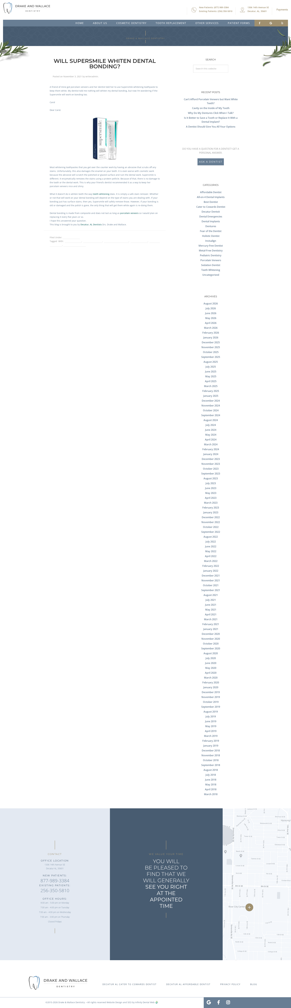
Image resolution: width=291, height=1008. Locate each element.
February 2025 (210, 391)
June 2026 (210, 313)
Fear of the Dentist (210, 231)
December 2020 (211, 634)
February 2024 (210, 449)
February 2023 (210, 507)
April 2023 (210, 498)
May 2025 (210, 376)
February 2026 (210, 332)
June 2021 (210, 604)
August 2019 (211, 711)
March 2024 (210, 444)
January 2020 (210, 687)
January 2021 (210, 629)
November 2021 (210, 580)
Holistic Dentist (210, 236)
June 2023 (210, 488)
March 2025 (210, 386)
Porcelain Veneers (210, 260)
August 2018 (211, 770)
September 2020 (210, 648)
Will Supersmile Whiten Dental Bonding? (105, 64)
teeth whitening (101, 194)
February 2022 (210, 566)
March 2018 (210, 794)
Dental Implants (211, 221)
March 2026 (210, 327)
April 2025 (210, 381)
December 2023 (211, 459)
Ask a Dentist (210, 161)
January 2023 (210, 512)
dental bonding (73, 241)
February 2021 (210, 624)
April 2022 (210, 556)
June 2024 (210, 430)
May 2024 (210, 434)
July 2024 (211, 425)
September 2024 (210, 415)
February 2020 (210, 682)
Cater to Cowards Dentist (210, 206)
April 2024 (210, 439)
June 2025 (210, 371)
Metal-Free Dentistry (211, 250)
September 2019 (210, 706)
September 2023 (210, 473)
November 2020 (210, 638)
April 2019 (210, 731)
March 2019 (210, 736)
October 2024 (211, 410)
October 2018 (211, 760)
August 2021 (211, 595)
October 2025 (211, 352)
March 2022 (210, 561)
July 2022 (211, 541)
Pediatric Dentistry (210, 255)
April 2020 (210, 672)
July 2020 (211, 658)
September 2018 (210, 765)
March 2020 (210, 677)
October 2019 (211, 702)
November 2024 (210, 405)
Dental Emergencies (210, 216)
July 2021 (211, 600)
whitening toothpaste (74, 245)
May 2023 (210, 493)
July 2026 (211, 308)
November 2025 (210, 347)
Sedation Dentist (210, 265)
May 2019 (210, 726)
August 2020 (211, 653)
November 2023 (210, 464)
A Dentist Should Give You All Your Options (210, 126)
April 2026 (210, 323)
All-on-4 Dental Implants (211, 197)
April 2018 (210, 789)
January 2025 (210, 395)
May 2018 (210, 784)
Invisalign (210, 240)
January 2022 (210, 570)
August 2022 (211, 536)
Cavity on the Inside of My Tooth (210, 108)
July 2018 (211, 774)
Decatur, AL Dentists (91, 224)
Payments (282, 9)
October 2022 (211, 527)
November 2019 (210, 697)
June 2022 (210, 546)
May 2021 (210, 609)
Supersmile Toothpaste (116, 241)
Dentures (210, 226)
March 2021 (210, 619)
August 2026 (211, 303)
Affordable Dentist (210, 192)
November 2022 (210, 522)
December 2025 (211, 342)
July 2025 (211, 366)
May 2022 (210, 551)
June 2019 (210, 721)
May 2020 (210, 668)
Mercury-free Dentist (211, 245)
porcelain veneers (129, 213)
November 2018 (210, 755)
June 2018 (210, 779)
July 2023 (211, 483)
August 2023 (211, 478)
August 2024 (211, 420)
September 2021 (210, 590)
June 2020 (210, 663)
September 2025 (210, 357)
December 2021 (211, 575)
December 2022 (211, 517)
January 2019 (210, 745)
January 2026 (210, 337)
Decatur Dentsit (211, 211)
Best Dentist (211, 202)
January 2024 (210, 454)
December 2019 (211, 692)
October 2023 (211, 468)
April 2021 (210, 614)
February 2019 (210, 740)
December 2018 (211, 750)
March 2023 (210, 502)
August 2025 (211, 361)
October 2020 (211, 643)
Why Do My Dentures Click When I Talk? (211, 113)
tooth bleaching (139, 241)
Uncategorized (210, 274)
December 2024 (211, 400)
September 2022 (210, 532)
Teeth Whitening (71, 237)
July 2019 (211, 716)
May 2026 (210, 318)
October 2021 (211, 585)
